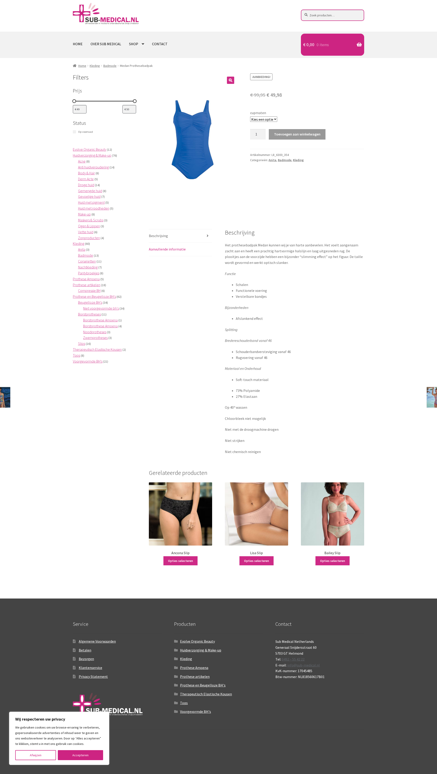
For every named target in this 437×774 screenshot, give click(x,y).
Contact (160, 44)
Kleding (95, 66)
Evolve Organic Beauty (197, 641)
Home (78, 44)
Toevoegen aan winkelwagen (297, 134)
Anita (272, 160)
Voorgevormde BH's (195, 711)
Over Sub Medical (106, 44)
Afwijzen (35, 755)
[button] (230, 80)
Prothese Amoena (194, 667)
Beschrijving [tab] (158, 235)
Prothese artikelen (195, 676)
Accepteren (80, 755)
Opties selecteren (180, 561)
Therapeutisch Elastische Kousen (206, 694)
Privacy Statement (93, 676)
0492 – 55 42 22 (293, 659)
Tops (184, 703)
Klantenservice (90, 667)
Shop (133, 44)
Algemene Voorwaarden (97, 641)
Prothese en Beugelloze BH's (203, 685)
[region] (59, 738)
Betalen (85, 650)
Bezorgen (86, 658)
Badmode (110, 66)
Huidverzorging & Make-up (200, 650)
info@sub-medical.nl (303, 665)
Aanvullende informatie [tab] (167, 249)
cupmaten (258, 112)
